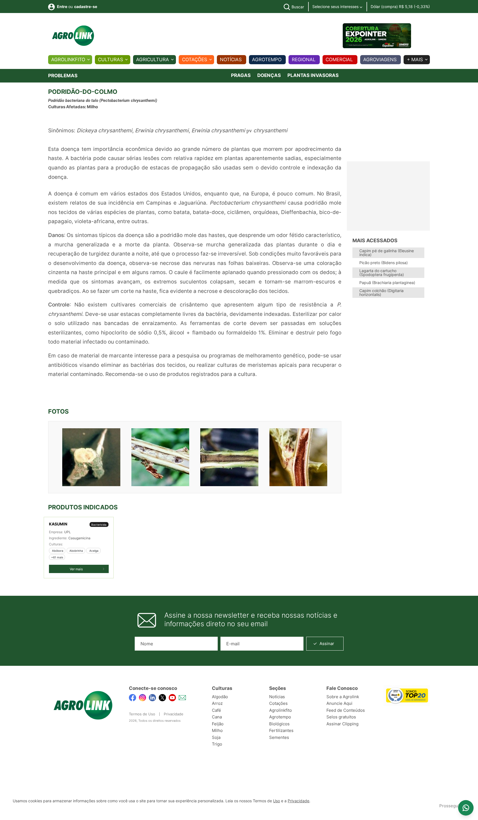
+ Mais (415, 59)
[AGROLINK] (73, 35)
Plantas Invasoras (313, 75)
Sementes (279, 737)
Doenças (269, 75)
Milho (217, 730)
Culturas (110, 59)
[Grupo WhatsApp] (466, 808)
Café (216, 710)
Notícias (231, 59)
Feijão (218, 723)
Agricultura (152, 59)
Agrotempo (267, 59)
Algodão (220, 696)
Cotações (194, 59)
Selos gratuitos (341, 717)
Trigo (217, 744)
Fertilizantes (281, 730)
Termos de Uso (142, 714)
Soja (216, 737)
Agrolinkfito (68, 59)
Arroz (217, 703)
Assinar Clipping (342, 723)
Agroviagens (380, 59)
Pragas (241, 75)
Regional (304, 59)
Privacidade (173, 714)
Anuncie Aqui (339, 703)
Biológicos (279, 723)
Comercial (339, 59)
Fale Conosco (342, 688)
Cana (217, 717)
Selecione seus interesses (336, 6)
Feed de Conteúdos (345, 710)
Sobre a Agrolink (342, 696)
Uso (276, 801)
